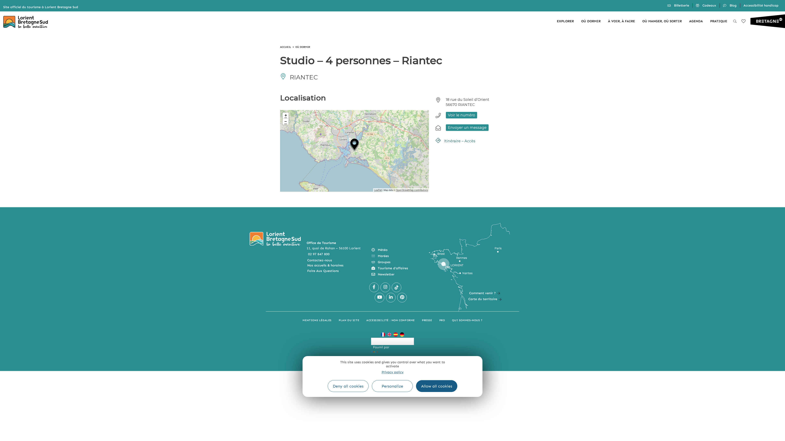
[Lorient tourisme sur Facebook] (374, 287)
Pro (442, 320)
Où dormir (302, 47)
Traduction (387, 352)
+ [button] (286, 115)
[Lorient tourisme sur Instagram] (385, 287)
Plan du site (349, 320)
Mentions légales (317, 320)
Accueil (285, 47)
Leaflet (378, 190)
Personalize (392, 386)
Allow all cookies (436, 386)
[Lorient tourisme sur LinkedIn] (391, 297)
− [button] (285, 121)
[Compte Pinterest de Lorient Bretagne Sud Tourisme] (402, 297)
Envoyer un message (467, 127)
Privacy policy (393, 372)
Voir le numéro (461, 115)
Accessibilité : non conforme (390, 320)
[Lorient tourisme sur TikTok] (396, 287)
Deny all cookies (348, 386)
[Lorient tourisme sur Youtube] (379, 297)
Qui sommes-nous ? (467, 320)
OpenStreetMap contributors (412, 190)
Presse (427, 320)
